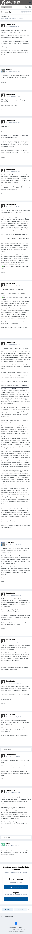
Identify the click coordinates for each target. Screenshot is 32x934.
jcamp (8, 843)
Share (8, 909)
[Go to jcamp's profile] (3, 844)
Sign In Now (16, 899)
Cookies (20, 927)
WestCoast (10, 543)
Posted (13, 26)
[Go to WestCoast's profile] (3, 544)
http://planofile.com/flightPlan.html (10, 389)
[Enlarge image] (16, 267)
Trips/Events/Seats (18, 18)
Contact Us (13, 927)
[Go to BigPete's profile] (3, 70)
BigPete (9, 69)
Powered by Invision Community (16, 931)
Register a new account (16, 887)
